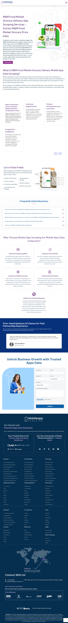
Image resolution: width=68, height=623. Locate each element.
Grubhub (47, 513)
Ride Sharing (27, 486)
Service (51, 376)
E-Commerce (7, 486)
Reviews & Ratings (49, 473)
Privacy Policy (48, 530)
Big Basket (6, 530)
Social (5, 495)
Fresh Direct (6, 534)
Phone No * (38, 376)
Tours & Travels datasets (9, 522)
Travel (5, 499)
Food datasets (7, 515)
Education (26, 495)
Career (46, 542)
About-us (47, 538)
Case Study (27, 532)
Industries (38, 382)
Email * (52, 370)
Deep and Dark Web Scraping (10, 471)
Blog (25, 530)
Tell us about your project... (42, 388)
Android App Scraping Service (10, 478)
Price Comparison (28, 473)
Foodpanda (48, 517)
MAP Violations (48, 464)
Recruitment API (49, 504)
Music (5, 502)
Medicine (26, 493)
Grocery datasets (8, 517)
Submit (50, 406)
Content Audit (48, 471)
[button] (56, 153)
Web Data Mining (7, 473)
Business (26, 497)
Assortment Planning (29, 476)
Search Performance (50, 469)
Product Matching (28, 464)
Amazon (26, 513)
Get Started (8, 62)
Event (5, 497)
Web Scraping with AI (9, 467)
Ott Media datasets (8, 524)
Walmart (26, 520)
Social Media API (49, 499)
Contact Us (48, 540)
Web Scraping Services (9, 462)
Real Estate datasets (9, 520)
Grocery (5, 490)
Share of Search (49, 467)
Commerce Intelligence (50, 478)
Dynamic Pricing (28, 469)
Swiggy (47, 520)
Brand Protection (49, 462)
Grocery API (48, 490)
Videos (26, 537)
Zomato (47, 515)
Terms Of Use (48, 532)
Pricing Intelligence (49, 480)
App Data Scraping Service (10, 476)
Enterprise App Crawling (9, 464)
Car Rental (6, 504)
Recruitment (27, 502)
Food (5, 488)
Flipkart (26, 515)
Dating (25, 504)
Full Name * (38, 370)
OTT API (47, 497)
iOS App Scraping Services (10, 480)
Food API (47, 488)
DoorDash (47, 522)
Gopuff (47, 524)
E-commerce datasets (9, 513)
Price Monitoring (28, 467)
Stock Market (27, 499)
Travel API (47, 493)
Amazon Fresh (7, 532)
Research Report (28, 534)
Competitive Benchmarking (30, 480)
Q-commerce (27, 488)
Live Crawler (7, 469)
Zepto (5, 539)
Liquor (25, 490)
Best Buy (26, 522)
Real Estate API (49, 495)
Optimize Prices (49, 476)
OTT (5, 493)
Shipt (5, 537)
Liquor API (47, 502)
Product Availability (29, 478)
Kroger (5, 541)
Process (26, 539)
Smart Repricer (28, 471)
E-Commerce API (49, 486)
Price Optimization (28, 462)
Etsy (25, 524)
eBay (25, 517)
